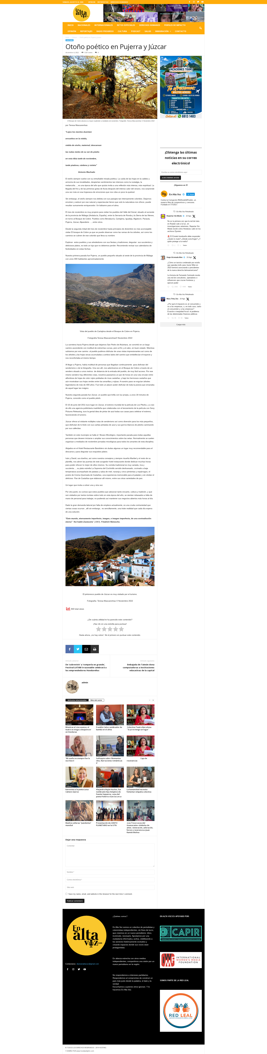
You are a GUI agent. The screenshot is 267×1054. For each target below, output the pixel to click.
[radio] (98, 629)
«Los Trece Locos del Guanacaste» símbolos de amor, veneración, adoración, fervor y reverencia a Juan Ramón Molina (140, 828)
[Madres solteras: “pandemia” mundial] (79, 810)
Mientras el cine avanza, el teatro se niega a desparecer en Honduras (78, 729)
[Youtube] (202, 2)
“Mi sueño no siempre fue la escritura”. (77, 759)
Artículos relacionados (77, 700)
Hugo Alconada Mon (174, 257)
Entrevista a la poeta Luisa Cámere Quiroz (77, 790)
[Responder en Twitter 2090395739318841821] (169, 287)
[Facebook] (189, 2)
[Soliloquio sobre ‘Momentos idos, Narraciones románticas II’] (110, 746)
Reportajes (86, 31)
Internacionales (103, 25)
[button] (200, 28)
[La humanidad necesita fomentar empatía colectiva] (140, 777)
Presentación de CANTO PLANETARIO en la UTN (106, 824)
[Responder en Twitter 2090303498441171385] (169, 245)
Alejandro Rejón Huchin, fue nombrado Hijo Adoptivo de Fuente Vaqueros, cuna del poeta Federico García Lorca (108, 793)
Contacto (180, 31)
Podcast (135, 31)
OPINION (91, 2)
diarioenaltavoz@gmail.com (88, 964)
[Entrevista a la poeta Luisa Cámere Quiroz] (79, 777)
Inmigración (162, 31)
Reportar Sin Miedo (174, 216)
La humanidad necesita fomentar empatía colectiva (139, 790)
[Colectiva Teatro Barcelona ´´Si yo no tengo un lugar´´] (140, 714)
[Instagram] (194, 2)
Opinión (72, 31)
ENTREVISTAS (102, 2)
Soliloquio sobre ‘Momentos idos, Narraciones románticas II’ (109, 760)
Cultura (122, 31)
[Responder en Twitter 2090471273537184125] (169, 318)
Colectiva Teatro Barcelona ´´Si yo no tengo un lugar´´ (139, 728)
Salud (148, 31)
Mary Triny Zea (172, 299)
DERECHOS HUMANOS (119, 2)
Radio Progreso (105, 31)
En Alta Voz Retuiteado (185, 212)
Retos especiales (126, 25)
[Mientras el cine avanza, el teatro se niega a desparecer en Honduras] (79, 714)
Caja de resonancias (137, 759)
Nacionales (84, 25)
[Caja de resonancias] (140, 746)
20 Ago (188, 216)
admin (85, 682)
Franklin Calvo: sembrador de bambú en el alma (109, 728)
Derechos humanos (149, 25)
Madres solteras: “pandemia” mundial (78, 824)
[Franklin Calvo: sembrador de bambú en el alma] (110, 714)
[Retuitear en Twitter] (174, 211)
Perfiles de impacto (175, 25)
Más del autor (96, 700)
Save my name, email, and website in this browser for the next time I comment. (100, 894)
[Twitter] (198, 2)
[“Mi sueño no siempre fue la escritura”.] (79, 746)
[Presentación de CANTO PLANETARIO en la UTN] (110, 810)
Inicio (71, 25)
